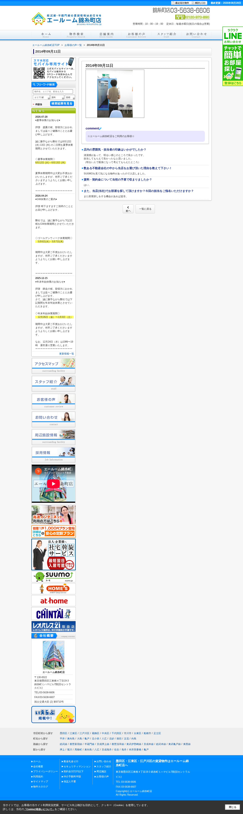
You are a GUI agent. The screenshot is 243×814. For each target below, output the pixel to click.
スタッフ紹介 (103, 766)
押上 (62, 749)
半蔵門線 (89, 744)
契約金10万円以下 (74, 771)
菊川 (69, 749)
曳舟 (124, 749)
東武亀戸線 (174, 744)
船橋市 (147, 733)
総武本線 (161, 744)
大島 (79, 738)
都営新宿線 (76, 744)
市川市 (127, 733)
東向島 (71, 738)
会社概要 (38, 766)
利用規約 (38, 776)
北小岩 (95, 738)
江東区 (73, 733)
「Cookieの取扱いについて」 (39, 809)
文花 (126, 738)
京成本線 (149, 744)
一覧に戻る (145, 208)
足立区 (157, 733)
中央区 (105, 733)
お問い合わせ (103, 761)
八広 (104, 738)
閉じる (232, 807)
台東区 (137, 733)
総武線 (63, 744)
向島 (133, 738)
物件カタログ (40, 786)
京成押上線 (103, 744)
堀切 (119, 738)
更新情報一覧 (66, 353)
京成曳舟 (107, 749)
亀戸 (86, 738)
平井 (62, 738)
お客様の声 (102, 776)
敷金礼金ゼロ (71, 761)
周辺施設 (101, 771)
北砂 (111, 738)
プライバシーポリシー (45, 771)
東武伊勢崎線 (133, 744)
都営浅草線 (118, 744)
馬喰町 (78, 749)
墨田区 (63, 733)
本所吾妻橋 (135, 749)
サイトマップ (40, 781)
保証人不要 (70, 781)
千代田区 (117, 733)
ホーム (37, 761)
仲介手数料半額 (72, 776)
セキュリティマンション (77, 766)
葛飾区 (95, 733)
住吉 (116, 749)
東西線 (187, 744)
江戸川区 (84, 733)
